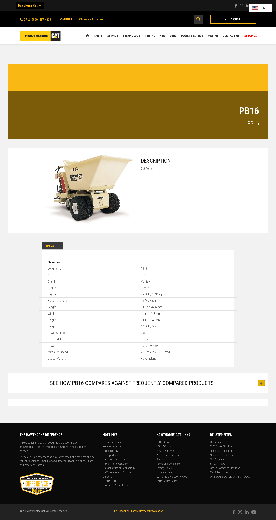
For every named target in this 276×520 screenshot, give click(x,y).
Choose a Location (91, 19)
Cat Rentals (216, 442)
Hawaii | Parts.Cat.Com (115, 463)
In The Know (163, 442)
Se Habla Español (112, 442)
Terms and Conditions (168, 463)
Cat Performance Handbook (226, 468)
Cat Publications (219, 472)
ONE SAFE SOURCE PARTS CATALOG (230, 476)
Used (173, 36)
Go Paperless (110, 455)
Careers (107, 476)
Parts (98, 36)
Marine (213, 36)
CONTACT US (231, 36)
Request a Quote (112, 446)
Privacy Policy (164, 468)
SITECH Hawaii (218, 463)
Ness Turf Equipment (221, 450)
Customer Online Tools (115, 485)
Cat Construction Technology (119, 468)
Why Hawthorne (165, 450)
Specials (250, 36)
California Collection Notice (171, 476)
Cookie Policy (164, 472)
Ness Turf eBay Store (222, 455)
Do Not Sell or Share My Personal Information (138, 511)
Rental (150, 36)
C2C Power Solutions (222, 446)
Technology (131, 36)
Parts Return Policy (166, 481)
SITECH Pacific (218, 459)
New (162, 36)
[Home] (87, 35)
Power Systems (192, 36)
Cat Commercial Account (117, 472)
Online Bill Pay (110, 450)
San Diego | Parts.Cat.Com (117, 459)
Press (159, 459)
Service (112, 36)
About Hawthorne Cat (168, 455)
